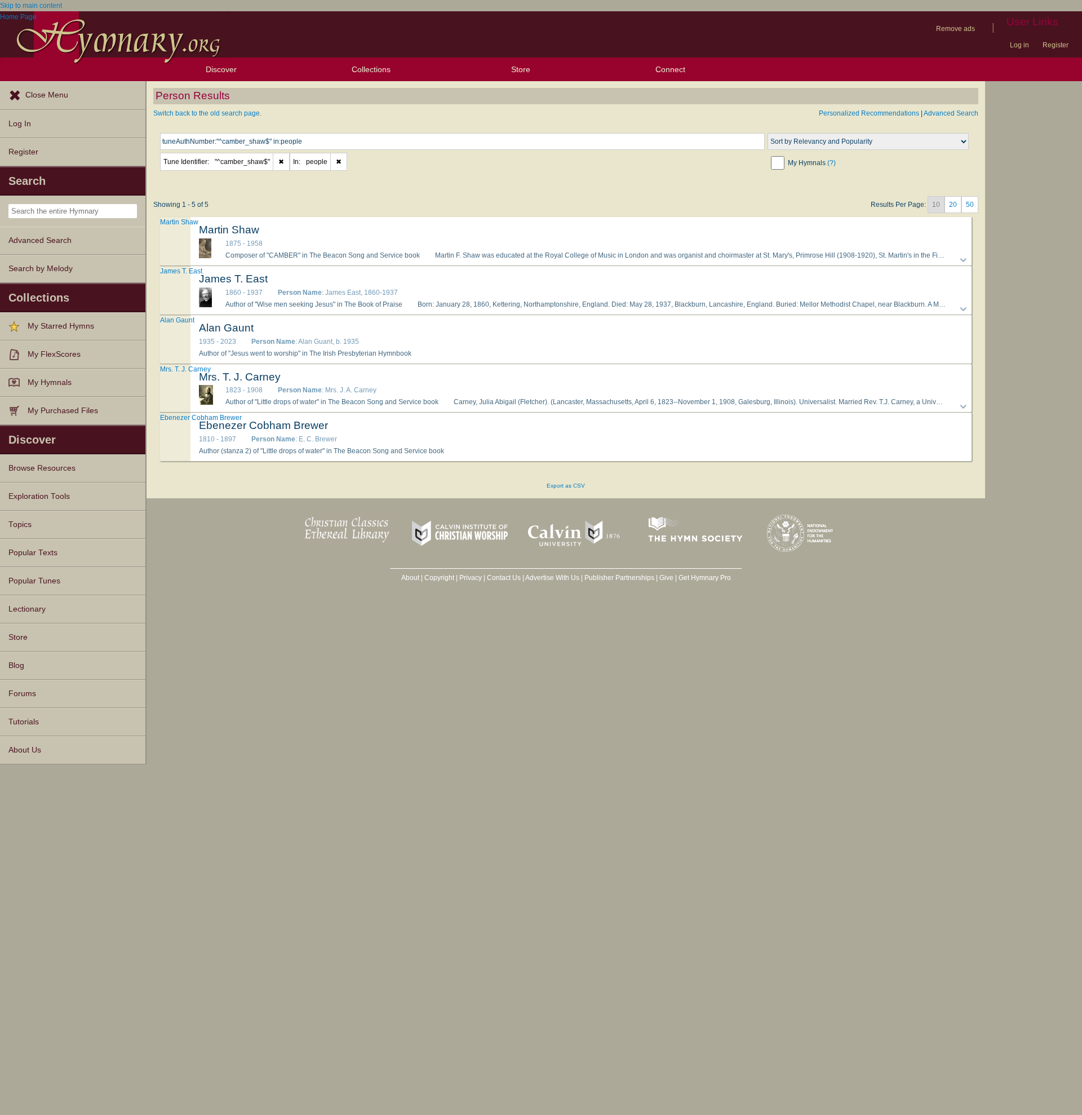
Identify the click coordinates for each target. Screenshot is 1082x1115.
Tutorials (23, 722)
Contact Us (504, 578)
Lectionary (27, 609)
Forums (22, 693)
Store (520, 69)
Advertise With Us (552, 578)
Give (666, 578)
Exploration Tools (39, 496)
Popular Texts (32, 552)
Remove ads (955, 29)
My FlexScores (54, 354)
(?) (831, 163)
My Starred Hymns (61, 326)
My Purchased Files (63, 410)
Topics (20, 524)
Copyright (439, 578)
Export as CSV (566, 486)
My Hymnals (50, 382)
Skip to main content (31, 6)
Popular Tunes (34, 581)
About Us (24, 750)
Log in (1019, 45)
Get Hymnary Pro (705, 578)
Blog (16, 665)
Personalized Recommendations (869, 113)
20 (953, 205)
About (410, 578)
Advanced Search (40, 240)
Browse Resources (42, 468)
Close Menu (46, 95)
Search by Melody (40, 268)
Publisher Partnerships (619, 578)
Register (1055, 45)
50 (970, 205)
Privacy (470, 578)
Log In (19, 124)
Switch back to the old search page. (207, 113)
